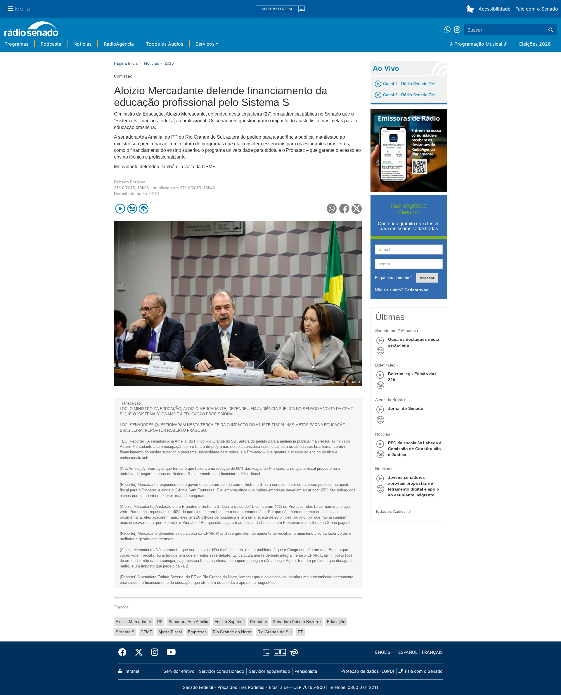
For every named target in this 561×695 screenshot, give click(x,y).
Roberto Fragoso (130, 182)
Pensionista (306, 671)
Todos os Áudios (164, 44)
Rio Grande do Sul (274, 631)
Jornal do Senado (405, 408)
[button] (471, 9)
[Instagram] (457, 30)
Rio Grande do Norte (232, 631)
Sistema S (125, 631)
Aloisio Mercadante (133, 621)
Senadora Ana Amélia (188, 621)
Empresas (197, 631)
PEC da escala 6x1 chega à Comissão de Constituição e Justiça (414, 449)
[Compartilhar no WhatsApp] (331, 208)
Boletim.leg (385, 365)
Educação (336, 621)
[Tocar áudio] (120, 208)
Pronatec (258, 621)
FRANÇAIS (432, 652)
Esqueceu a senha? (393, 277)
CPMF (146, 631)
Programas (16, 44)
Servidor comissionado (221, 671)
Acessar (427, 278)
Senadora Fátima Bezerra (297, 621)
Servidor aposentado (269, 671)
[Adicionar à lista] (132, 208)
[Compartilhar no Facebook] (344, 208)
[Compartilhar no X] (357, 209)
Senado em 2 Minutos (395, 330)
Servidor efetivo (179, 671)
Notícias (82, 44)
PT (300, 631)
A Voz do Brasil (389, 399)
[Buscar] (551, 30)
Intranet (131, 671)
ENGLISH (384, 652)
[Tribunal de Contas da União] (293, 652)
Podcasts (51, 44)
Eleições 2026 (535, 44)
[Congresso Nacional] (279, 652)
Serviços (204, 44)
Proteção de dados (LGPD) (367, 671)
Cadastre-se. (417, 290)
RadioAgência (119, 44)
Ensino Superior (229, 621)
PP (159, 621)
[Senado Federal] (280, 9)
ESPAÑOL (408, 652)
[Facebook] (124, 652)
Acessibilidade (494, 9)
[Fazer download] (143, 208)
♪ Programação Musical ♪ (478, 44)
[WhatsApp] (449, 30)
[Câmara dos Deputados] (267, 652)
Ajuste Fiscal (170, 631)
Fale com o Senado (536, 9)
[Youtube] (169, 652)
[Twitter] (139, 652)
